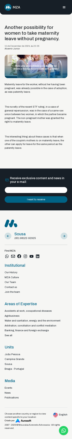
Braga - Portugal (14, 369)
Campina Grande (14, 359)
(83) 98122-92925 (25, 238)
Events (8, 388)
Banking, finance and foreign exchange (27, 330)
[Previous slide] (8, 236)
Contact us (11, 287)
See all (8, 335)
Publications (12, 397)
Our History (11, 272)
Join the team (12, 292)
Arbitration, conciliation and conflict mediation (30, 325)
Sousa (8, 364)
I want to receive (36, 199)
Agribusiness (12, 316)
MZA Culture (12, 277)
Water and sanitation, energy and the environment (32, 320)
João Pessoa (12, 354)
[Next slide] (64, 236)
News (8, 393)
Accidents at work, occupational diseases (28, 311)
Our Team (10, 282)
